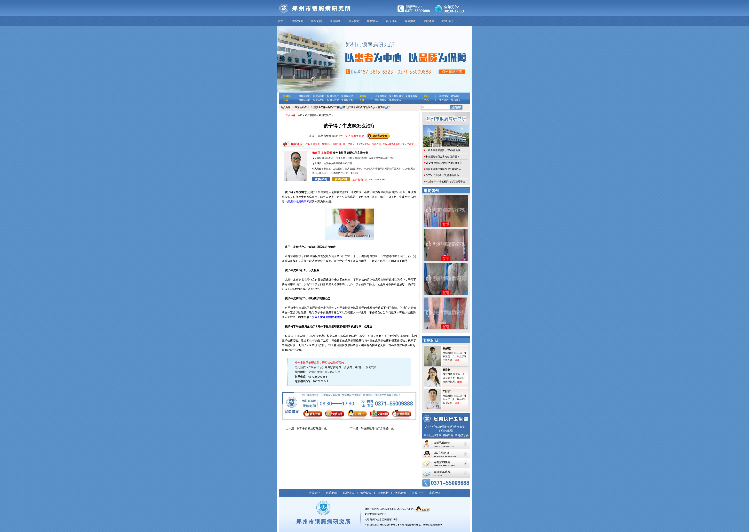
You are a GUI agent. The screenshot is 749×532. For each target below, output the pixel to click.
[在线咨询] (331, 179)
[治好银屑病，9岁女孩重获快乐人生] (446, 230)
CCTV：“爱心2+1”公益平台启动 (441, 175)
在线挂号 (417, 492)
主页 (300, 115)
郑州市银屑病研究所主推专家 (340, 152)
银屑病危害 (333, 100)
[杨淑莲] (432, 347)
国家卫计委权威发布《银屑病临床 (442, 169)
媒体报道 (410, 21)
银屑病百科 (311, 115)
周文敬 (447, 369)
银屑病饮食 (347, 100)
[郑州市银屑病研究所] (446, 129)
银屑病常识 (304, 96)
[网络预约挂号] (446, 459)
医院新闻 (316, 21)
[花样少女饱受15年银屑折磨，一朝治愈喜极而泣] (446, 299)
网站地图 (400, 492)
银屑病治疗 (333, 96)
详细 (354, 173)
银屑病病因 (319, 96)
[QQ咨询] (446, 450)
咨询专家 (444, 96)
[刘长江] (432, 390)
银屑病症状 (347, 96)
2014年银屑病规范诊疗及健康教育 (442, 162)
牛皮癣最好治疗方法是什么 (377, 428)
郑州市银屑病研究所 (299, 201)
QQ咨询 (455, 96)
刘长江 (447, 391)
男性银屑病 (381, 100)
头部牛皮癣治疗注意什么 (312, 428)
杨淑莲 (447, 348)
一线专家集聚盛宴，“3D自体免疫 (441, 150)
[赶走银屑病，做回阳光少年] (446, 264)
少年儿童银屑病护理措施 (327, 317)
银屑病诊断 (304, 100)
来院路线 (428, 21)
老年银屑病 (395, 100)
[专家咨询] (446, 440)
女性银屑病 (411, 96)
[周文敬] (432, 368)
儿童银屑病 (381, 96)
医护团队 (372, 21)
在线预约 (447, 21)
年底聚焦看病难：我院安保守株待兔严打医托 (316, 107)
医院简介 (297, 21)
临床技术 (354, 21)
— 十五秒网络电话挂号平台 (444, 181)
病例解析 (335, 21)
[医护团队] (295, 152)
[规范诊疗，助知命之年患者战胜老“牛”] (446, 196)
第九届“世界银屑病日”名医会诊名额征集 (363, 107)
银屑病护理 (319, 100)
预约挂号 (456, 100)
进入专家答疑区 (354, 135)
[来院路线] (446, 469)
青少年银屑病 (396, 96)
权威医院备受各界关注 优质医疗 (441, 156)
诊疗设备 (391, 21)
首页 (280, 21)
